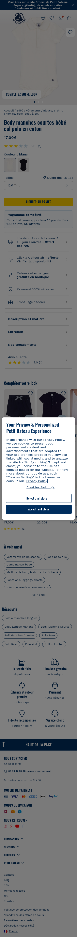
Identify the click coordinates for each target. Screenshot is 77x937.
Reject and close (36, 498)
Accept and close (38, 509)
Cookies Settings (40, 487)
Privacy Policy (36, 481)
